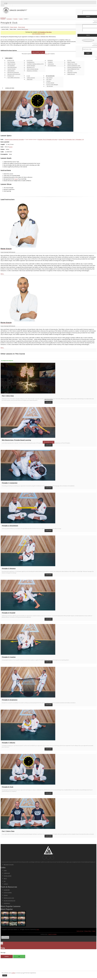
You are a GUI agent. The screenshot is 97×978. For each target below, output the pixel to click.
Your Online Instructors (14, 77)
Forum (16, 179)
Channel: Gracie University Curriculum (14, 139)
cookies (13, 973)
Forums (6, 895)
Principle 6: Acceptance (9, 700)
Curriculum (9, 18)
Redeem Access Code (9, 898)
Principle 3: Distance (9, 568)
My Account (50, 86)
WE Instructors (52, 65)
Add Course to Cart (38, 52)
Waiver (94, 931)
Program (15, 18)
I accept (4, 975)
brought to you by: (9, 864)
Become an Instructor (9, 900)
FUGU (37, 929)
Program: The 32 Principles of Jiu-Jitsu (47, 139)
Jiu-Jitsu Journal (8, 892)
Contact (6, 884)
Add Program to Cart (38, 33)
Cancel (7, 956)
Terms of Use (79, 931)
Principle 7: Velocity (8, 743)
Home (5, 870)
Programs (3, 18)
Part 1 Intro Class (8, 396)
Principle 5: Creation (9, 657)
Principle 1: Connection (9, 483)
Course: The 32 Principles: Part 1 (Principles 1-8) (71, 139)
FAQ (5, 881)
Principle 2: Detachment (10, 526)
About (5, 878)
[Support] (6, 2)
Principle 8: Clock (7, 787)
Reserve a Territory (32, 70)
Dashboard (3, 17)
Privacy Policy (87, 931)
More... (2, 274)
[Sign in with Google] (88, 40)
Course (21, 18)
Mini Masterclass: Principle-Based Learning (16, 440)
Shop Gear (29, 79)
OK (19, 956)
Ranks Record (71, 74)
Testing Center (7, 876)
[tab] (9, 58)
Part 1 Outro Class (8, 831)
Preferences (7, 903)
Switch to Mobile (52, 934)
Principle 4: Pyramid (8, 613)
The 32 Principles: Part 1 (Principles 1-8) (40, 53)
